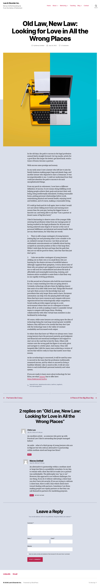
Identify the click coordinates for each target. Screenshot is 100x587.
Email (53, 538)
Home (49, 5)
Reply (29, 454)
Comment (30, 523)
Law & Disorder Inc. (11, 3)
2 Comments (65, 45)
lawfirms (53, 384)
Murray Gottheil (39, 45)
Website (29, 546)
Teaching (73, 5)
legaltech (59, 384)
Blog (79, 5)
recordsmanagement (36, 386)
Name (29, 538)
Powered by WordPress (30, 582)
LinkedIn (6, 574)
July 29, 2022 (53, 45)
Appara (42, 377)
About (54, 5)
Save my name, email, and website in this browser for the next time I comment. (49, 554)
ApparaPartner (34, 384)
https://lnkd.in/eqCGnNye (37, 379)
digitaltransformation (45, 384)
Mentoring (63, 5)
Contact (86, 5)
